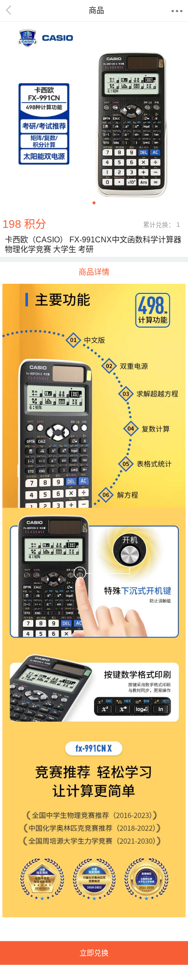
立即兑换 (94, 953)
